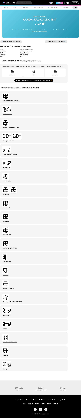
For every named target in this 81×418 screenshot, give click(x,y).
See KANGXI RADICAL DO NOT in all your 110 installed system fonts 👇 (34, 80)
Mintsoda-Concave (8, 288)
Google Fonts (61, 400)
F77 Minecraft (7, 261)
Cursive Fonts (51, 400)
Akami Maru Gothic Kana (10, 154)
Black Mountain (7, 114)
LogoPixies (6, 221)
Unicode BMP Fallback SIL (10, 342)
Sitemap (55, 403)
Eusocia (5, 328)
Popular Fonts (20, 400)
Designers (66, 7)
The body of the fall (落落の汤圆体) (12, 302)
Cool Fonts (42, 400)
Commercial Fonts (31, 400)
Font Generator (38, 7)
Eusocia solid (6, 315)
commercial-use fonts (41, 390)
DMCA (49, 403)
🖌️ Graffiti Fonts (52, 7)
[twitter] (40, 409)
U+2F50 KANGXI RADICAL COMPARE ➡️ (56, 41)
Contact (30, 403)
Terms (43, 403)
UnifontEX (5, 275)
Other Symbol (24, 54)
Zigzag (5, 369)
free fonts (19, 390)
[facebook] (35, 409)
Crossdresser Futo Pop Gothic (11, 100)
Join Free (74, 2)
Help (24, 403)
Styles (14, 7)
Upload (59, 2)
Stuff (75, 7)
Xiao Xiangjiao (7, 181)
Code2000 (6, 355)
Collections (25, 7)
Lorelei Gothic (7, 235)
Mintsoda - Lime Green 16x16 (11, 127)
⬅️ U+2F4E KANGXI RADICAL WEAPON (11, 41)
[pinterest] (45, 409)
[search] (24, 2)
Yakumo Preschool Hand (10, 248)
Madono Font (7, 167)
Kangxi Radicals (24, 53)
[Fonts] (9, 3)
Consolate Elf (6, 208)
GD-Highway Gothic (8, 141)
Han (21, 56)
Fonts (6, 7)
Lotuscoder (6, 194)
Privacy (37, 403)
